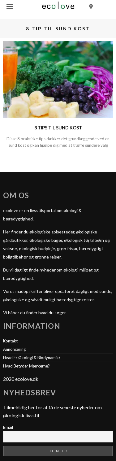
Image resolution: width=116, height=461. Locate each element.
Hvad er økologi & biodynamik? (32, 357)
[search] (91, 6)
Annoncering (14, 349)
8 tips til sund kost (58, 127)
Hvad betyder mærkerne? (26, 365)
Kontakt (10, 340)
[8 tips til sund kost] (58, 79)
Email (8, 427)
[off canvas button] (9, 6)
